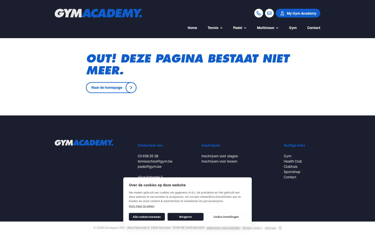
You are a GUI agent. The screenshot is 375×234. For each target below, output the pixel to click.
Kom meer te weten (141, 206)
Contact (313, 28)
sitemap (270, 228)
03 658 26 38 (148, 156)
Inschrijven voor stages (220, 156)
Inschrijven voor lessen (219, 161)
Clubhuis (290, 166)
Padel (237, 28)
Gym (293, 28)
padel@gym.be (150, 166)
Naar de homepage (106, 87)
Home (192, 28)
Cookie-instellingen (226, 217)
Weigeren (185, 217)
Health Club (293, 161)
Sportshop (292, 171)
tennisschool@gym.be (155, 161)
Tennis (213, 28)
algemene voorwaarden (223, 228)
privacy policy (252, 228)
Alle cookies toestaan (147, 217)
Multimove (265, 28)
